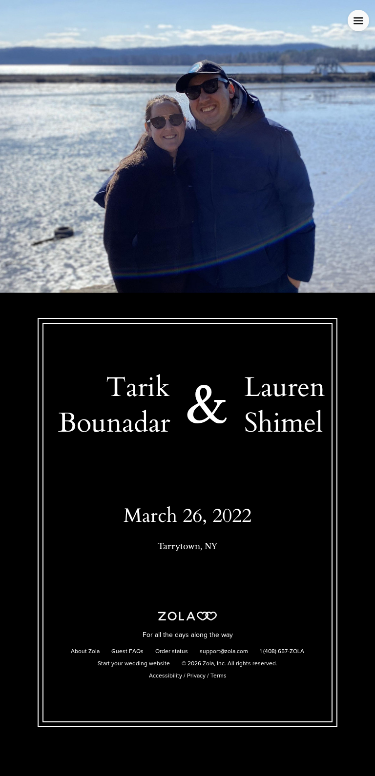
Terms (218, 676)
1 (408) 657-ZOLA (282, 652)
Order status (171, 652)
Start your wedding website (134, 664)
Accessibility (165, 676)
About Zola (85, 652)
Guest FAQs (127, 652)
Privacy (196, 676)
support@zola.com (224, 652)
